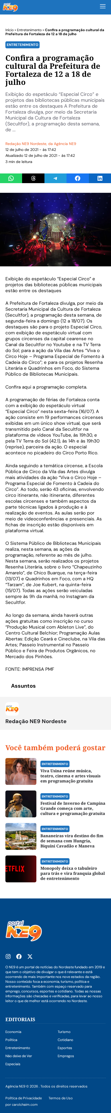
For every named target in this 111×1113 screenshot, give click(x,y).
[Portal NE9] (10, 7)
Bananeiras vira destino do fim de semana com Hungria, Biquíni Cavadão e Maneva (71, 841)
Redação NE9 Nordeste (25, 143)
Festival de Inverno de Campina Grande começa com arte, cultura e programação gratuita (72, 808)
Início (9, 30)
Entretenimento (29, 30)
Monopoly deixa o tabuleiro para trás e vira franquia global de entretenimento (72, 873)
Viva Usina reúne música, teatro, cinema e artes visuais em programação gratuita (70, 776)
